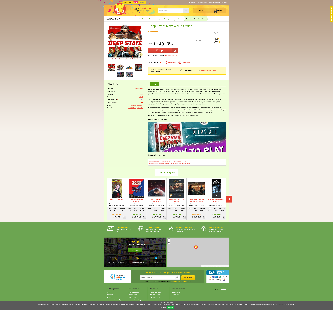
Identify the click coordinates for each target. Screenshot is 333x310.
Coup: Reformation (116, 199)
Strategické (168, 19)
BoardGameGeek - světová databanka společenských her (167, 161)
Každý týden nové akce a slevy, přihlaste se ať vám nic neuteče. (167, 273)
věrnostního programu (171, 55)
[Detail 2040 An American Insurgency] (136, 188)
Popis (154, 84)
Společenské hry (154, 19)
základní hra (139, 88)
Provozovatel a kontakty (114, 300)
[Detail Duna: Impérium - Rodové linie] (156, 188)
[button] (196, 247)
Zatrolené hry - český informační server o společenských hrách (169, 163)
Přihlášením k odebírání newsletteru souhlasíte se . (167, 281)
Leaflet (203, 266)
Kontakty (224, 2)
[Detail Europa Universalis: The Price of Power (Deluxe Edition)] (196, 188)
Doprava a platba (214, 2)
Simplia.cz (223, 289)
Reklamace (175, 295)
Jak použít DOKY (155, 297)
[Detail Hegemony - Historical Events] (176, 188)
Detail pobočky (135, 250)
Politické (179, 19)
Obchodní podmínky (135, 300)
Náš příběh (191, 2)
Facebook (109, 297)
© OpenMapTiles (210, 266)
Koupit (160, 50)
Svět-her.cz (142, 19)
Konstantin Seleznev (136, 105)
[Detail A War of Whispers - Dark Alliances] (216, 188)
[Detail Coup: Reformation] (116, 188)
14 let (141, 94)
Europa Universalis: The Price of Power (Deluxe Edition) (196, 201)
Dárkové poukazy (155, 295)
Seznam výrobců (202, 2)
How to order (132, 297)
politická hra (132, 108)
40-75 (141, 97)
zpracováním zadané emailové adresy (180, 281)
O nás (108, 292)
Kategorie (112, 19)
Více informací (291, 304)
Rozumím (170, 307)
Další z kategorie (167, 172)
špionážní (140, 108)
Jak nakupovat (133, 295)
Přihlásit (201, 11)
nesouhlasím (163, 307)
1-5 (142, 91)
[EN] (142, 99)
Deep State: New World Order (196, 19)
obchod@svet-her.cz (208, 71)
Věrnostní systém (155, 292)
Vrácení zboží (176, 292)
